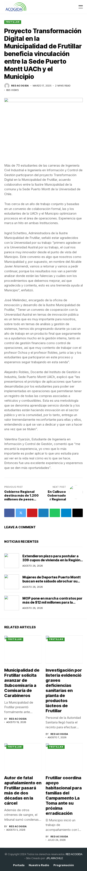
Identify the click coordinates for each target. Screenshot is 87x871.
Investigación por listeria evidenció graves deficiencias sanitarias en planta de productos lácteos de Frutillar (64, 690)
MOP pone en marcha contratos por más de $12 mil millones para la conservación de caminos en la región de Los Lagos (52, 604)
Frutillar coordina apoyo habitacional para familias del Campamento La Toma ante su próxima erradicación (64, 795)
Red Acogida (20, 85)
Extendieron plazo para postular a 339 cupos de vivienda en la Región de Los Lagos (51, 560)
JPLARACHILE (54, 858)
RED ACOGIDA (74, 854)
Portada (18, 865)
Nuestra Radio (39, 865)
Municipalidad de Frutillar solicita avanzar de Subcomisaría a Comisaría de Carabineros (21, 683)
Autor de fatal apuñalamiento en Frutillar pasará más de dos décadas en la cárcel (22, 790)
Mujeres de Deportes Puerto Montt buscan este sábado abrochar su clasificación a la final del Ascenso (51, 581)
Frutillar (13, 22)
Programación (63, 865)
